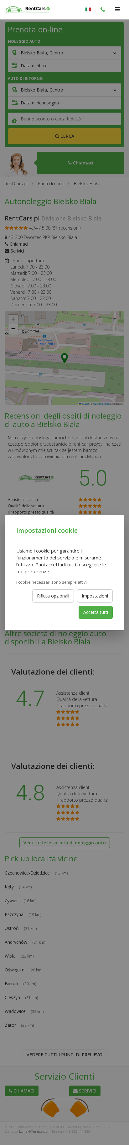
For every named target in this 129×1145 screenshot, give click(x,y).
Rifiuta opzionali (53, 596)
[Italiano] (88, 9)
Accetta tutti (95, 612)
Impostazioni (95, 596)
